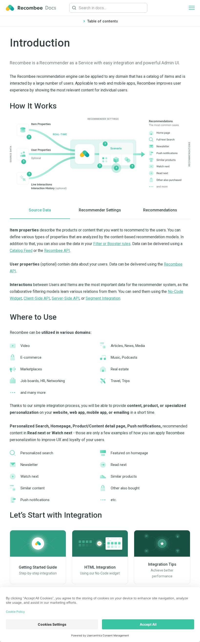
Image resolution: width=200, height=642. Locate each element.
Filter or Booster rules (111, 243)
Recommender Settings (100, 210)
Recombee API (57, 250)
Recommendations (160, 210)
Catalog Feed (21, 250)
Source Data (40, 210)
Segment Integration (103, 298)
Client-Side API (37, 298)
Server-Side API (66, 298)
